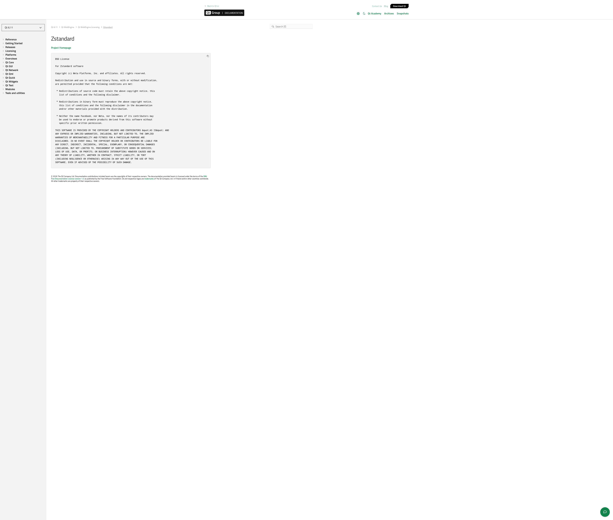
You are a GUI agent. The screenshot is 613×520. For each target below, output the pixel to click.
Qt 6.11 (54, 27)
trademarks (149, 178)
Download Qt (399, 5)
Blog (386, 6)
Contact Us (377, 6)
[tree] (23, 66)
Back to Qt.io (213, 6)
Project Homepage (61, 48)
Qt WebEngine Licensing (89, 27)
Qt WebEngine (67, 27)
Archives (389, 13)
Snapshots (403, 13)
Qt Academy (374, 13)
